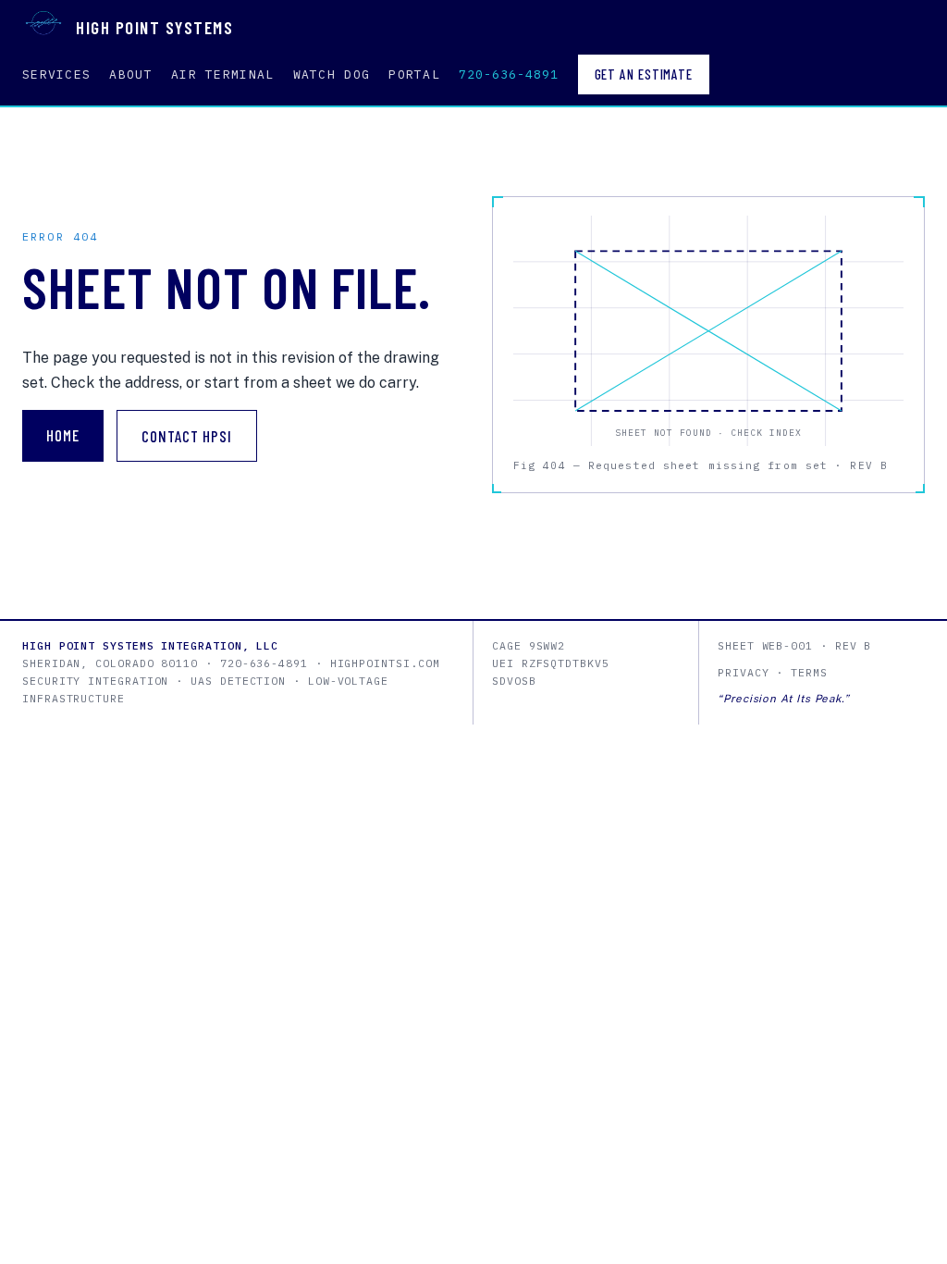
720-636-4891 (509, 74)
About (131, 74)
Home (63, 435)
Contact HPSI (186, 436)
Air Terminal (223, 74)
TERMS (809, 672)
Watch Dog (332, 74)
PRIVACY (743, 672)
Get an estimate (644, 74)
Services (56, 74)
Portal (414, 74)
